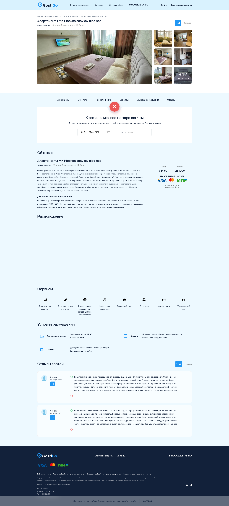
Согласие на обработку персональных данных (104, 474)
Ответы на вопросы (79, 5)
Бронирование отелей (47, 16)
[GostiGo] (47, 5)
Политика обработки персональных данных (69, 474)
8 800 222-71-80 (138, 5)
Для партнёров (116, 5)
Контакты (98, 5)
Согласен (148, 501)
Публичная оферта (44, 474)
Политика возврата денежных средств (137, 474)
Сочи (62, 16)
